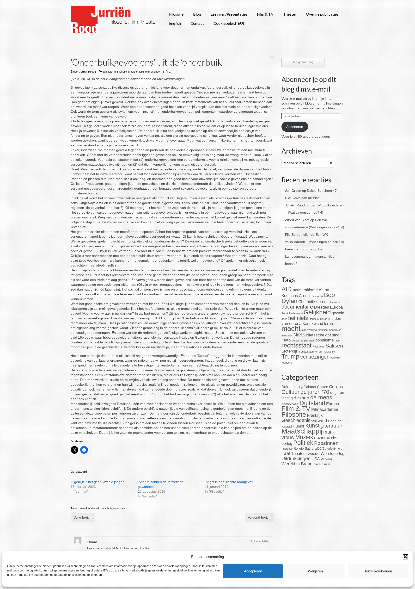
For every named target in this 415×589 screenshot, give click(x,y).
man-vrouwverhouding (314, 330)
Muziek (304, 437)
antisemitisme (305, 290)
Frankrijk (315, 415)
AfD (286, 289)
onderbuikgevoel (110, 508)
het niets (298, 318)
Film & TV (295, 408)
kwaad (83, 508)
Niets (299, 335)
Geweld (319, 420)
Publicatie (287, 448)
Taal (285, 453)
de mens (321, 397)
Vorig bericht (82, 517)
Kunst (312, 425)
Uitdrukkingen (153, 71)
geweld (338, 313)
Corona (336, 386)
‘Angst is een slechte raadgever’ (229, 482)
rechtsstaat (296, 345)
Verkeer (326, 459)
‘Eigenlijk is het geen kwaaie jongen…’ (99, 482)
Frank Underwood (292, 313)
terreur (319, 351)
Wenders (286, 362)
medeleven (335, 330)
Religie (298, 448)
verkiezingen (315, 357)
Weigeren (315, 571)
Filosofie (122, 71)
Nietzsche (315, 335)
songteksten (306, 351)
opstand (332, 335)
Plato (286, 340)
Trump (290, 356)
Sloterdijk (289, 351)
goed (75, 508)
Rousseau (318, 346)
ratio (123, 508)
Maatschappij (136, 71)
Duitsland (312, 403)
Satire (309, 448)
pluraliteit (309, 340)
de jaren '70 (314, 392)
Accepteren (253, 571)
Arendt (305, 295)
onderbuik (93, 508)
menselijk (286, 335)
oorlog (286, 443)
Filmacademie (324, 409)
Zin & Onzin (321, 464)
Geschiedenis (295, 420)
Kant (306, 323)
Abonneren (294, 127)
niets (335, 438)
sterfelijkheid (333, 448)
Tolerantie (329, 351)
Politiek (303, 442)
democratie (290, 404)
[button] (405, 556)
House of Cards (318, 318)
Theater (298, 453)
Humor (298, 426)
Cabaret (310, 387)
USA (315, 459)
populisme (324, 340)
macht (290, 328)
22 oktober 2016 (258, 541)
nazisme (322, 437)
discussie (335, 302)
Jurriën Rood (86, 71)
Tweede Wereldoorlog (325, 453)
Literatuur (331, 425)
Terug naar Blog (303, 62)
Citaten (322, 387)
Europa (336, 307)
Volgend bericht (259, 517)
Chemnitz (306, 301)
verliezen (335, 357)
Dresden (321, 307)
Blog (300, 387)
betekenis (317, 296)
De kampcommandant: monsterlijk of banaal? (310, 256)
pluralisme (297, 340)
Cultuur (290, 392)
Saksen (334, 346)
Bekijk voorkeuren (378, 571)
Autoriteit (289, 387)
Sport (319, 448)
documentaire (297, 307)
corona (322, 301)
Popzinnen (326, 443)
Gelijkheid (317, 312)
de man (301, 397)
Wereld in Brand (296, 463)
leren (328, 323)
